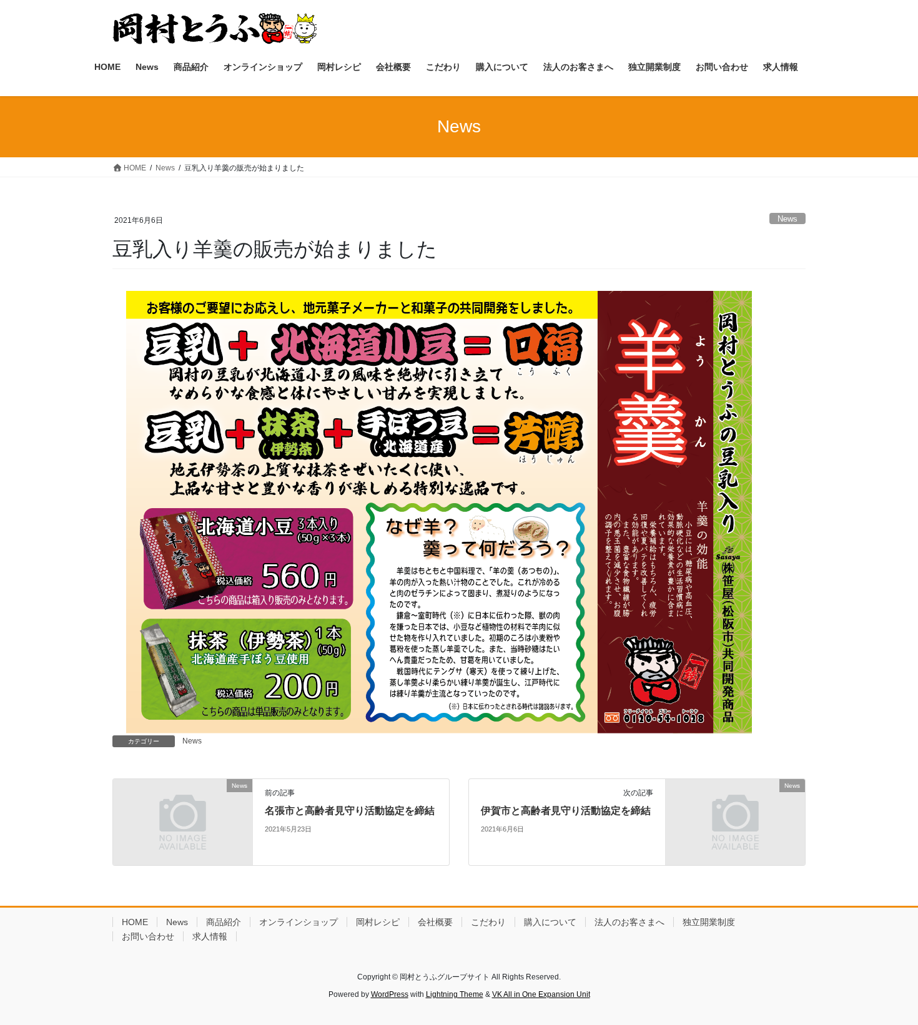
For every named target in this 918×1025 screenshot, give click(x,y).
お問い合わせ (148, 936)
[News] (182, 821)
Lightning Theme (454, 994)
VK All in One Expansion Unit (541, 994)
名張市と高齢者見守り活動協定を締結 (350, 810)
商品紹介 (223, 922)
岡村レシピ (378, 922)
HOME (135, 922)
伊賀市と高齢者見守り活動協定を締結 (566, 810)
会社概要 (435, 922)
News (787, 218)
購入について (550, 922)
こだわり (488, 922)
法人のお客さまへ (629, 922)
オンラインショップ (298, 922)
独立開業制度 (709, 922)
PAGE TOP (885, 983)
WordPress (389, 994)
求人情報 (209, 936)
